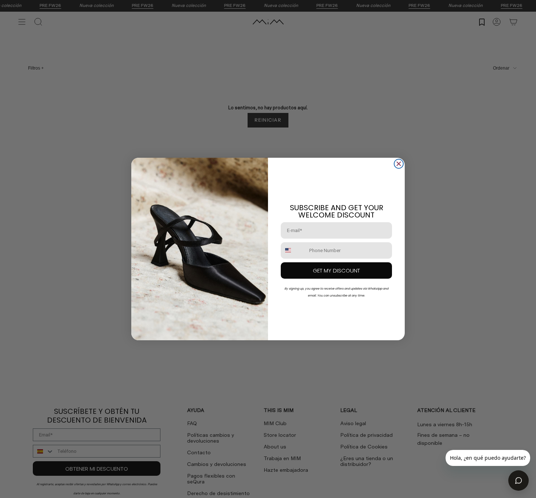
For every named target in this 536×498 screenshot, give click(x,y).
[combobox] (293, 250)
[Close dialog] (398, 163)
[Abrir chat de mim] (518, 480)
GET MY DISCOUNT (336, 270)
